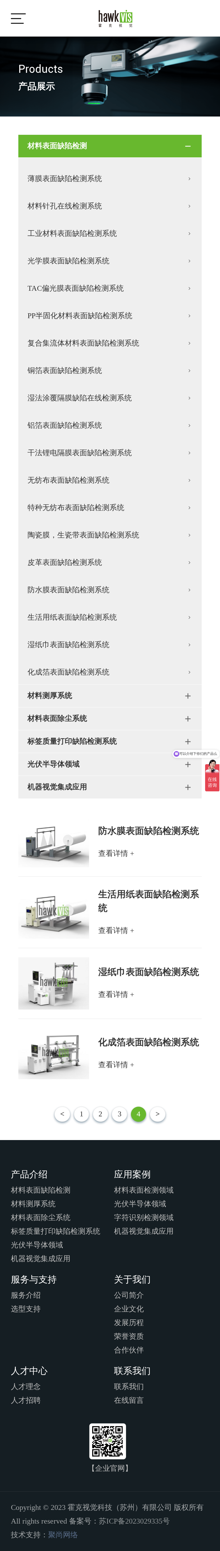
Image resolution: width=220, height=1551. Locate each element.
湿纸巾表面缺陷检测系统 (68, 645)
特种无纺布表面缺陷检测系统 (76, 507)
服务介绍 (26, 1295)
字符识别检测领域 (144, 1217)
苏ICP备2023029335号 (134, 1521)
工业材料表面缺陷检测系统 (72, 233)
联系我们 (129, 1387)
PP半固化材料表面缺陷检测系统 (80, 316)
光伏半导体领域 (54, 764)
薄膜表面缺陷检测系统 (65, 178)
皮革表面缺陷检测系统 (65, 562)
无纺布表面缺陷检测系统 (68, 480)
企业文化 (129, 1309)
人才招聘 (26, 1400)
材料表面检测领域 (144, 1190)
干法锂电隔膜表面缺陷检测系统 (80, 453)
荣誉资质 (129, 1336)
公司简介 (129, 1295)
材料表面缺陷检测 (57, 146)
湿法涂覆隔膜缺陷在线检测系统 (80, 398)
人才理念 (26, 1387)
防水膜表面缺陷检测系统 (68, 590)
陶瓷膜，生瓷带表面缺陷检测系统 (83, 535)
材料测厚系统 (50, 695)
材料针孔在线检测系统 (65, 206)
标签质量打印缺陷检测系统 (72, 741)
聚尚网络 (63, 1535)
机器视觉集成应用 (57, 787)
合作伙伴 (129, 1350)
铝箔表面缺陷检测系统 (65, 425)
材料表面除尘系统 (57, 718)
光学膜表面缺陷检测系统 (68, 261)
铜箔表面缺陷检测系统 (65, 370)
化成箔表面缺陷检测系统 (68, 672)
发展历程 (129, 1323)
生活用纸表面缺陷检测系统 (72, 617)
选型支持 (26, 1309)
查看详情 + (116, 853)
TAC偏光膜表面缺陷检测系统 (76, 288)
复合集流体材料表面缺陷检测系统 (83, 343)
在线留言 (129, 1400)
